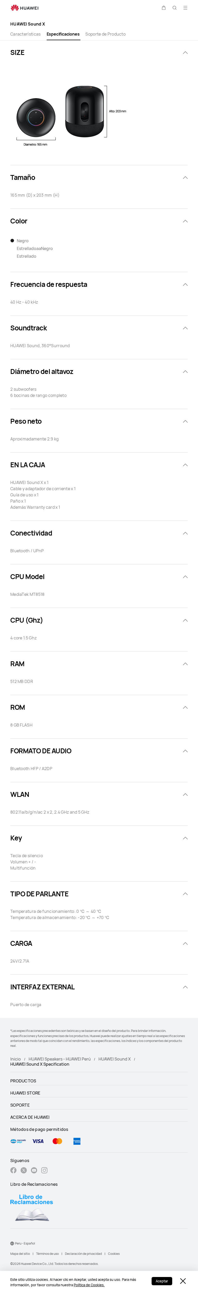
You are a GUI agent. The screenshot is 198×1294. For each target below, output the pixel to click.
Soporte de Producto (105, 34)
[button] (163, 8)
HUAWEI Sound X (114, 1059)
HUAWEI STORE (25, 1093)
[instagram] (44, 1171)
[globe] (12, 1243)
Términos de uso (47, 1253)
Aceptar (162, 1281)
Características (25, 34)
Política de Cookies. (89, 1285)
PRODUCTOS (23, 1080)
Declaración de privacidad (83, 1253)
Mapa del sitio (20, 1253)
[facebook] (13, 1171)
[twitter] (24, 1171)
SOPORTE (20, 1105)
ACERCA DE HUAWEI (30, 1117)
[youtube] (34, 1171)
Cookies (114, 1253)
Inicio (15, 1059)
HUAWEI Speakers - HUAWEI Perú (60, 1059)
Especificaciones (63, 34)
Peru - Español (25, 1243)
